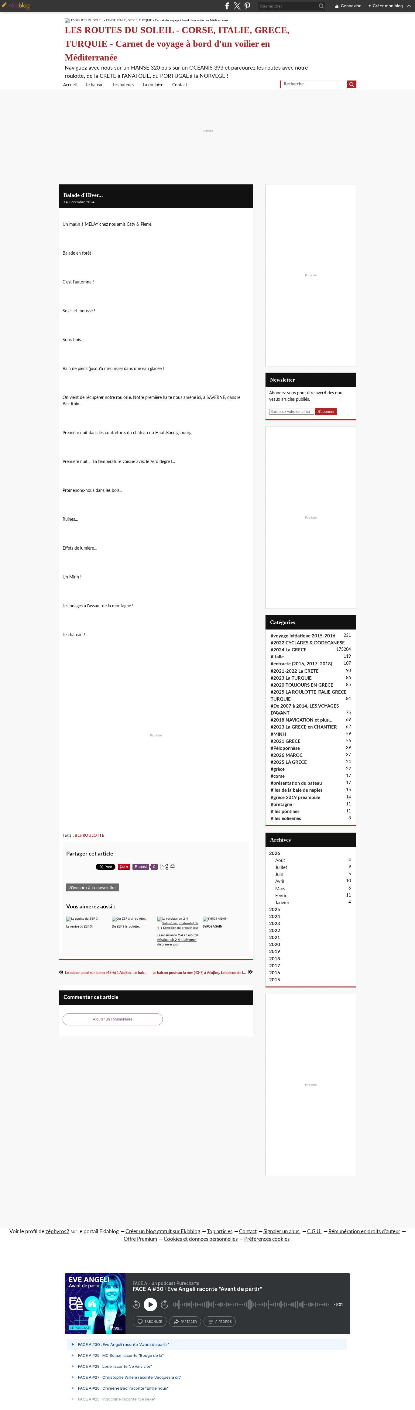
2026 (274, 853)
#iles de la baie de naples (297, 790)
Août (280, 860)
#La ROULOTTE (89, 835)
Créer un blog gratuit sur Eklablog (162, 1231)
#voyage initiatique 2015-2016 (303, 636)
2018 (274, 959)
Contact (179, 85)
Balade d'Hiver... (83, 195)
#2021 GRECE (285, 741)
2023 (274, 923)
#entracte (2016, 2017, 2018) (301, 664)
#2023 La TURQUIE (291, 678)
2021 (274, 937)
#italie (277, 657)
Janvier (282, 903)
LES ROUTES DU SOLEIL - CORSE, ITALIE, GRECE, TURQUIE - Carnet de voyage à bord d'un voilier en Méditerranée (177, 43)
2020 (274, 944)
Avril (279, 881)
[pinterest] (247, 5)
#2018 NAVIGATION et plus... (301, 720)
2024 (274, 916)
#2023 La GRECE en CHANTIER (304, 727)
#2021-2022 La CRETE (295, 671)
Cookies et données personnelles (201, 1239)
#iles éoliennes (286, 818)
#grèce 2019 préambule (295, 797)
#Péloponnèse (285, 748)
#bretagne (281, 804)
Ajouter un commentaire (112, 1019)
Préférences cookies (267, 1239)
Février (282, 896)
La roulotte (153, 85)
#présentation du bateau (296, 783)
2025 (274, 909)
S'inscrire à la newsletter (92, 887)
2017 (274, 966)
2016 (274, 973)
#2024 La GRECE (289, 650)
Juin (279, 874)
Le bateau (95, 85)
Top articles (219, 1231)
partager (189, 1321)
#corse (278, 776)
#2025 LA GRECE (289, 762)
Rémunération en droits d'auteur (364, 1231)
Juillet (281, 867)
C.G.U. (314, 1231)
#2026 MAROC (287, 755)
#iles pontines (285, 811)
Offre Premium (140, 1239)
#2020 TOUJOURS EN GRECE (302, 685)
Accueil (70, 85)
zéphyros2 (57, 1231)
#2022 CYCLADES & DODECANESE (308, 643)
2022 (274, 930)
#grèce (278, 769)
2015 (274, 980)
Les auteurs (123, 85)
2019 (274, 951)
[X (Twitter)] (237, 5)
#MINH (278, 734)
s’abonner (153, 1321)
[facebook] (227, 5)
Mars (280, 889)
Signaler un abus (281, 1231)
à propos (223, 1321)
